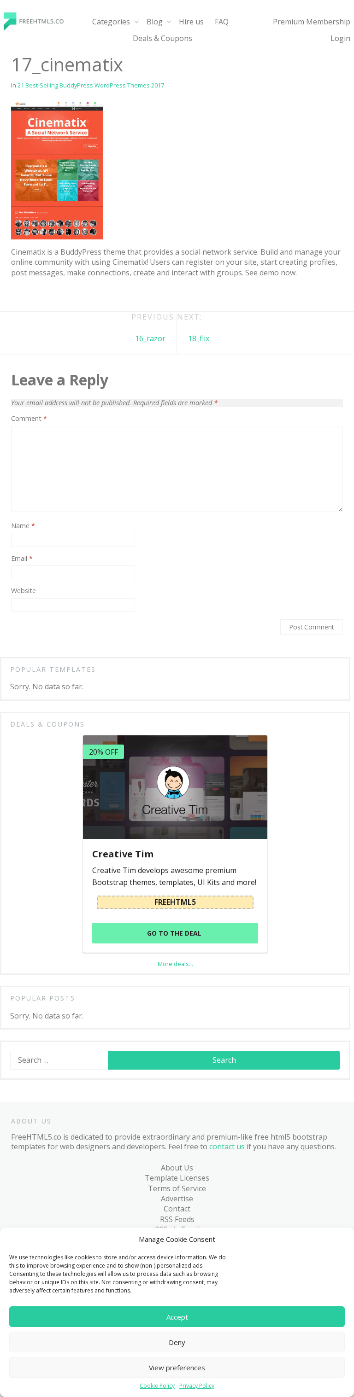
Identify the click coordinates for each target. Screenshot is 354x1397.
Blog (155, 22)
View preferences (177, 1367)
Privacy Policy (196, 1386)
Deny (177, 1342)
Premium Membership (311, 22)
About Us (177, 1168)
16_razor (150, 338)
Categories (111, 22)
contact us (227, 1146)
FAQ (222, 22)
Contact (177, 1209)
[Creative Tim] (175, 787)
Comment (29, 418)
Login (340, 38)
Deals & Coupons (162, 38)
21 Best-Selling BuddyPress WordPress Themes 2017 (91, 85)
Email (22, 558)
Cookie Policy (157, 1386)
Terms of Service (177, 1188)
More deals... (175, 964)
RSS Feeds (177, 1219)
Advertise (177, 1198)
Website (23, 591)
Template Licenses (177, 1178)
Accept (177, 1316)
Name (23, 526)
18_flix (198, 338)
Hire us (191, 22)
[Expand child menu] (136, 21)
